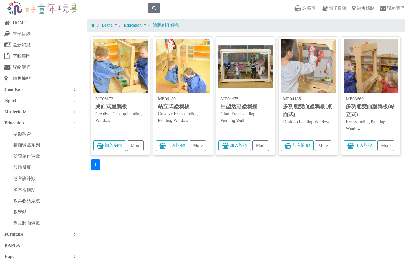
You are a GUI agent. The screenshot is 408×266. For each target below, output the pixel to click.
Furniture (13, 234)
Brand (108, 25)
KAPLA (12, 245)
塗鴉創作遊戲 (26, 156)
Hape (9, 256)
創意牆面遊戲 (26, 223)
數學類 (20, 212)
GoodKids (13, 89)
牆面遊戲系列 (26, 145)
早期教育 (22, 134)
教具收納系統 (26, 200)
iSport (10, 100)
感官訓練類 (24, 178)
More (135, 145)
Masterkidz (15, 111)
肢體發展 (22, 167)
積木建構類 (24, 189)
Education (14, 122)
